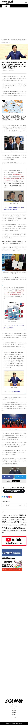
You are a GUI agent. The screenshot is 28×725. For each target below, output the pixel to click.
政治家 (12, 522)
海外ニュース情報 (14, 706)
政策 (15, 522)
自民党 (17, 528)
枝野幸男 (7, 525)
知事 (19, 525)
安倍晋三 (11, 520)
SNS (2, 515)
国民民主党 (21, 517)
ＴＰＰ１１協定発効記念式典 (13, 391)
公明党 (11, 517)
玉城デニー (16, 525)
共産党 (14, 517)
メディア (15, 515)
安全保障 (15, 520)
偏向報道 (7, 517)
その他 (14, 708)
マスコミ (9, 515)
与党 (6, 6)
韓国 (14, 530)
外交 (4, 520)
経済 (10, 528)
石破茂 (22, 525)
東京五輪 (3, 525)
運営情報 (14, 712)
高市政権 (17, 530)
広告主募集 (14, 710)
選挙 (3, 530)
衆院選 (23, 528)
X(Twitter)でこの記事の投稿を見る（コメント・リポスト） (14, 491)
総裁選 (13, 528)
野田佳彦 (8, 530)
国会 (17, 517)
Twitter (5, 515)
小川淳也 (20, 520)
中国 (20, 515)
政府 (4, 522)
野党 (5, 530)
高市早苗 (22, 530)
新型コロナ (20, 522)
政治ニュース (7, 501)
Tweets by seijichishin (6, 557)
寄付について (14, 714)
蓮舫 (21, 528)
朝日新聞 (24, 522)
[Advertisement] (14, 24)
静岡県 (11, 530)
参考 (22, 444)
